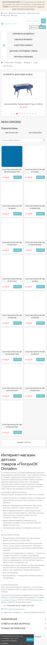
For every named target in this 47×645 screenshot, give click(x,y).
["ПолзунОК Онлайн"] (9, 24)
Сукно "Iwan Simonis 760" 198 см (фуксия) (35, 353)
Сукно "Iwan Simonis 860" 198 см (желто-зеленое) (35, 243)
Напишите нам (34, 13)
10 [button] (35, 113)
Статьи (14, 15)
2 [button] (14, 113)
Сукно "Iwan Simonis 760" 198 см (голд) (35, 280)
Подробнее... (5, 643)
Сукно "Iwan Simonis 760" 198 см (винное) (35, 316)
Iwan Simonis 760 (11, 132)
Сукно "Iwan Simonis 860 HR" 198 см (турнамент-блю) (12, 171)
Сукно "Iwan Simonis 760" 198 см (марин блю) (35, 207)
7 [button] (27, 113)
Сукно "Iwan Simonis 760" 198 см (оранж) (12, 207)
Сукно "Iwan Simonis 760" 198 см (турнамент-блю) (12, 353)
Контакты (5, 15)
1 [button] (11, 113)
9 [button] (32, 113)
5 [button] (22, 113)
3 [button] (17, 113)
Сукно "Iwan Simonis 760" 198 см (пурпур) (35, 171)
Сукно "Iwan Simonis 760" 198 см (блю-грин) (12, 243)
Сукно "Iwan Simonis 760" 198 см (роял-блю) (35, 389)
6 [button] (25, 113)
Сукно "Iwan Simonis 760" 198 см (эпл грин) (12, 280)
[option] (23, 94)
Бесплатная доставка (17, 13)
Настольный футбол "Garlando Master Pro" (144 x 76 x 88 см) (23, 104)
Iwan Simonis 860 (35, 132)
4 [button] (19, 113)
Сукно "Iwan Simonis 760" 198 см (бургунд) (12, 316)
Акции (4, 13)
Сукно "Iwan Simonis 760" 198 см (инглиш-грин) (12, 389)
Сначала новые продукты (11, 140)
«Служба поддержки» (9, 600)
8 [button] (30, 113)
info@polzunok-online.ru (16, 609)
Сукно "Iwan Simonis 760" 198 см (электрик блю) (12, 426)
